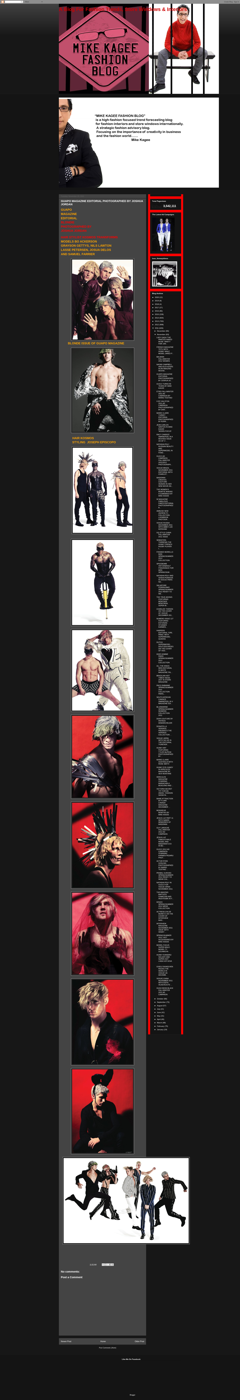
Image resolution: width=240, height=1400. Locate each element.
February (161, 1026)
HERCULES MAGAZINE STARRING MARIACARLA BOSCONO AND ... (164, 781)
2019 (157, 301)
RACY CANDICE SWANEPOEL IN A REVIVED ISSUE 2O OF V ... (164, 438)
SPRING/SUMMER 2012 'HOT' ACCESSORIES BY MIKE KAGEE (165, 938)
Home (103, 1341)
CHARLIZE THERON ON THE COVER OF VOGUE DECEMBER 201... (164, 612)
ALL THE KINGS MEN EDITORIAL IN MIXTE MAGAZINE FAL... (164, 669)
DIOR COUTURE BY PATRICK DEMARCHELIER (164, 721)
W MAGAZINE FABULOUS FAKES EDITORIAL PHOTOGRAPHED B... (165, 503)
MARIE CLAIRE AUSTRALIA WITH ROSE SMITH (164, 762)
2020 (157, 297)
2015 (157, 314)
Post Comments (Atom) (107, 1348)
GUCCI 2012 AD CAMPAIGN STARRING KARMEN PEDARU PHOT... (164, 853)
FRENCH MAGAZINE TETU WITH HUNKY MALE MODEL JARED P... (165, 350)
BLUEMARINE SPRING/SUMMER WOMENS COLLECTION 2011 (164, 711)
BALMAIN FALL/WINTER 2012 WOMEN (163, 359)
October (160, 999)
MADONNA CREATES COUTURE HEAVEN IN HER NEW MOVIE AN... (164, 482)
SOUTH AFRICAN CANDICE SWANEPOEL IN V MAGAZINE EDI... (164, 700)
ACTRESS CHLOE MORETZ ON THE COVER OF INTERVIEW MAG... (164, 916)
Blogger (132, 1395)
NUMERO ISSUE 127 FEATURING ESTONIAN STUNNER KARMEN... (164, 623)
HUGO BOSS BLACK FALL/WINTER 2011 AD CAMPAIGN (164, 991)
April (159, 1019)
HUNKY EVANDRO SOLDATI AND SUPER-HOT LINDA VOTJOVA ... (164, 959)
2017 (157, 308)
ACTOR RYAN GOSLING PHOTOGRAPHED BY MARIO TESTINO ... (164, 865)
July (159, 1009)
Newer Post (66, 1341)
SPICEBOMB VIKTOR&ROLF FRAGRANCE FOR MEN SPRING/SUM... (165, 568)
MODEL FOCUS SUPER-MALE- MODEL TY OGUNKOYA (163, 948)
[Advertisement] (77, 1373)
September (161, 1002)
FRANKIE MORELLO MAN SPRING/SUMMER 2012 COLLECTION (164, 556)
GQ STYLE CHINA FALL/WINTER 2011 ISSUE (163, 535)
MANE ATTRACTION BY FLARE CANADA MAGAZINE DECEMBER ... (164, 803)
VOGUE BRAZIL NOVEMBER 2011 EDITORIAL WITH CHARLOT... (164, 471)
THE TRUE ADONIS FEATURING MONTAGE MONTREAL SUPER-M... (164, 601)
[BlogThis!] (105, 1264)
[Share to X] (107, 1264)
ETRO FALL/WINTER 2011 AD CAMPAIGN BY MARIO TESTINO (164, 394)
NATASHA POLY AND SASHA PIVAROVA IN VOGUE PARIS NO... (164, 579)
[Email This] (103, 1264)
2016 (157, 311)
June (159, 1012)
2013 (157, 321)
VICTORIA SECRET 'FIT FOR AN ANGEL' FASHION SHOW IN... (164, 792)
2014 (157, 318)
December (161, 331)
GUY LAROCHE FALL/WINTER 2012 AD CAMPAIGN (163, 831)
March (159, 1023)
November (161, 334)
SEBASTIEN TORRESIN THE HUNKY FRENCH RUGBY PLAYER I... (164, 544)
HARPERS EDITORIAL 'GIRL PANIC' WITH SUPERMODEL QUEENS (164, 635)
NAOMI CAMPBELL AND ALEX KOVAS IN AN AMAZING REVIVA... (164, 367)
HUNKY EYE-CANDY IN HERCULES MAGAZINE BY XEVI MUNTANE (164, 770)
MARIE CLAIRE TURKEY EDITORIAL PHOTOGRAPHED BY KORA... (164, 417)
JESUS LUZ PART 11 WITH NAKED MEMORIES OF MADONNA (164, 821)
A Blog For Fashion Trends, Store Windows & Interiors (123, 9)
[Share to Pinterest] (112, 1264)
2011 (157, 328)
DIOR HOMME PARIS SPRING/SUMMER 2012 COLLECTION (164, 658)
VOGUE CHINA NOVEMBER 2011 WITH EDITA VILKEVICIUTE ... (164, 981)
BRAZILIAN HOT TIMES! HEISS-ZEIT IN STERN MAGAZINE (163, 679)
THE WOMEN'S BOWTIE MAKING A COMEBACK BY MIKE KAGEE (164, 492)
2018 (157, 304)
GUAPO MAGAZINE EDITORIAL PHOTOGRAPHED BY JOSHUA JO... (164, 377)
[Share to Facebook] (110, 1264)
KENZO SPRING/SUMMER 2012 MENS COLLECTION (164, 905)
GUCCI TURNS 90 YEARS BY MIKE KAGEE (164, 386)
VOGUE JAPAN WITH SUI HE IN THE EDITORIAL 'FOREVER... (164, 741)
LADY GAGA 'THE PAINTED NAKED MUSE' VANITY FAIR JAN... (164, 340)
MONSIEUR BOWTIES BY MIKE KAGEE (162, 812)
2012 (157, 325)
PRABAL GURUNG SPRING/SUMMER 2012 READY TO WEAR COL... (164, 876)
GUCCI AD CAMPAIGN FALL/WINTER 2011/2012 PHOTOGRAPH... (164, 460)
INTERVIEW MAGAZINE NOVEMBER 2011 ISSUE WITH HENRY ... (164, 928)
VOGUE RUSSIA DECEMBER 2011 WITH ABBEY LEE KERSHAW (164, 526)
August (160, 1006)
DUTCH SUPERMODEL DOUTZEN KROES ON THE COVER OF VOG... (164, 646)
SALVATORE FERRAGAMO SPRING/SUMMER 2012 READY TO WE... (164, 589)
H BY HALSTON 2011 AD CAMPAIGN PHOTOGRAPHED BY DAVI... (164, 405)
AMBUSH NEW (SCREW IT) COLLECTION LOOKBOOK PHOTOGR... (163, 515)
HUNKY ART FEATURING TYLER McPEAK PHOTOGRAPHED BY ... (164, 752)
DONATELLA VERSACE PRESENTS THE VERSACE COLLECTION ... (164, 730)
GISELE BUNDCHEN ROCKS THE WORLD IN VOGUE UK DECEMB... (164, 971)
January (160, 1030)
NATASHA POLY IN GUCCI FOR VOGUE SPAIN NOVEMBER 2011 (164, 886)
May (159, 1016)
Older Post (139, 1341)
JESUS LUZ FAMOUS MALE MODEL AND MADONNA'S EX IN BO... (164, 841)
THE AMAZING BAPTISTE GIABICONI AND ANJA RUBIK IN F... (165, 895)
